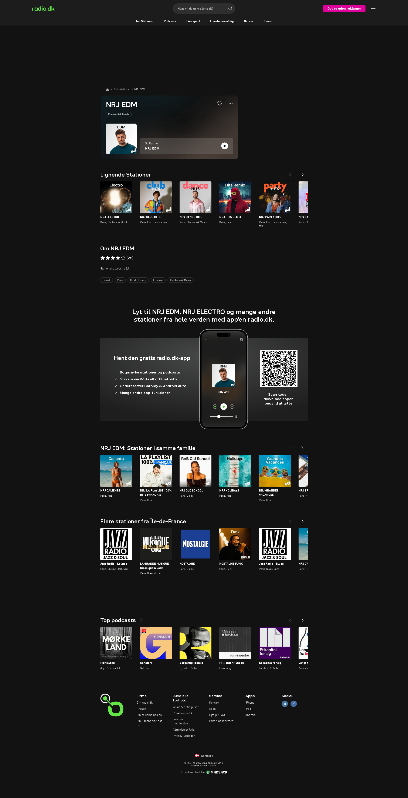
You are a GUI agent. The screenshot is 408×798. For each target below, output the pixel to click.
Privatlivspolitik (183, 713)
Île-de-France (138, 280)
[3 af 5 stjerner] (112, 258)
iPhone (249, 702)
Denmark (206, 755)
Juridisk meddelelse (180, 721)
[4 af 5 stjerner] (117, 258)
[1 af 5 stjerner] (102, 258)
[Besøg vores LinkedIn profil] (284, 704)
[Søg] (230, 8)
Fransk (106, 280)
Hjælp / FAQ (217, 715)
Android (250, 715)
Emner (268, 21)
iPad (248, 708)
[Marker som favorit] (219, 103)
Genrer (249, 21)
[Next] (303, 173)
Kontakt (214, 702)
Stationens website (112, 268)
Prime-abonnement (222, 721)
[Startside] (107, 89)
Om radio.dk (145, 702)
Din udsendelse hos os (149, 723)
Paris (120, 280)
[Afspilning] (224, 145)
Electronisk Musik (118, 114)
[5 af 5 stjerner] (123, 258)
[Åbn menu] (373, 8)
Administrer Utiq (184, 729)
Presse (141, 708)
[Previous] (290, 173)
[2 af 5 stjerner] (107, 258)
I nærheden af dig (222, 21)
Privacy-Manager (184, 735)
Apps (212, 708)
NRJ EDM (152, 148)
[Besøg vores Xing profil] (293, 704)
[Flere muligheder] (230, 103)
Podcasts (170, 21)
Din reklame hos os (149, 715)
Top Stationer (145, 21)
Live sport (193, 21)
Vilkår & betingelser (186, 707)
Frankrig (158, 280)
